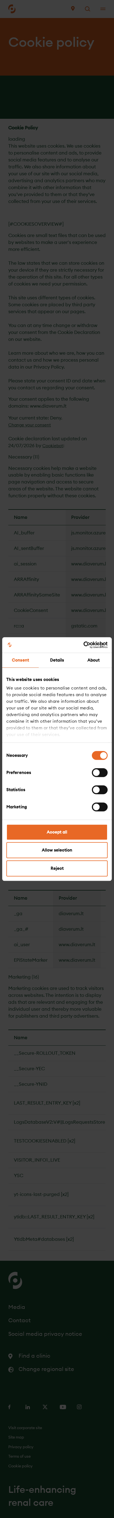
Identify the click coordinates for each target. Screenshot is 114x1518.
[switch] (100, 772)
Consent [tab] (20, 660)
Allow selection (57, 850)
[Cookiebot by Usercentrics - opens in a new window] (83, 645)
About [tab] (93, 660)
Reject (57, 868)
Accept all (57, 832)
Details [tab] (57, 660)
